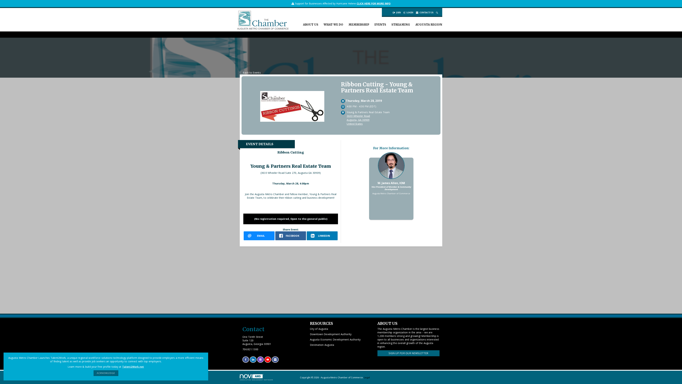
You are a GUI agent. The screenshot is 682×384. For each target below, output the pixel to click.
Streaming (400, 24)
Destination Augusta (322, 345)
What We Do (333, 24)
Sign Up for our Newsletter (408, 353)
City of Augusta (319, 329)
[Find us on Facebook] (245, 359)
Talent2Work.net (133, 366)
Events (380, 24)
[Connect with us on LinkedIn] (253, 359)
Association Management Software (256, 379)
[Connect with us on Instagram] (260, 359)
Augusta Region (428, 24)
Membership (358, 24)
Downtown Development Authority (331, 334)
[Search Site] (437, 12)
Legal (367, 377)
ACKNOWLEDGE (106, 373)
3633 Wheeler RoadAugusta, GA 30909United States (358, 119)
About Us (310, 24)
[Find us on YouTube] (267, 359)
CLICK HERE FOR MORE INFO (374, 3)
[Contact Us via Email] (275, 359)
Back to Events (252, 72)
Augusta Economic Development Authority (335, 339)
